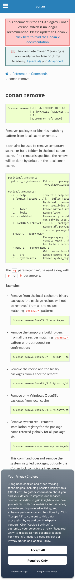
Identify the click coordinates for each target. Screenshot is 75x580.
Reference (19, 73)
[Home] (7, 73)
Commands (39, 73)
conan (40, 6)
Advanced (55, 61)
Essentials (34, 61)
